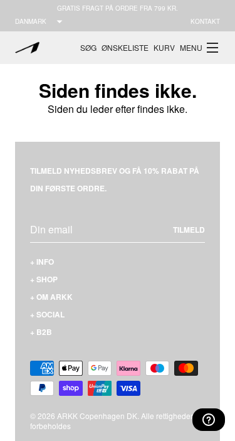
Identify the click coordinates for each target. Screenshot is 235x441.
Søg (88, 47)
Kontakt (205, 21)
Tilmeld (189, 229)
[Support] (208, 419)
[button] (200, 47)
